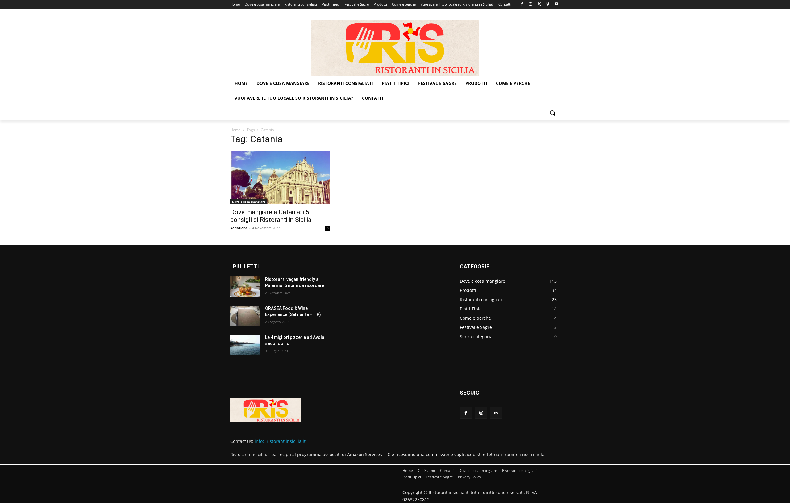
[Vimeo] (547, 4)
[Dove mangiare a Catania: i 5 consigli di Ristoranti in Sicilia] (280, 177)
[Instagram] (530, 4)
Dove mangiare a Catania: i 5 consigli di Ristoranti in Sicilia (270, 215)
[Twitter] (539, 4)
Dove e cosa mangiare (248, 201)
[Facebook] (522, 4)
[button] (552, 113)
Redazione (239, 228)
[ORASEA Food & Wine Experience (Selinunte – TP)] (245, 316)
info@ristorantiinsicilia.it (280, 441)
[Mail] (496, 413)
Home (235, 129)
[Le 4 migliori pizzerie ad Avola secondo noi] (245, 345)
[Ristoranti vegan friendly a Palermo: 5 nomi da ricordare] (245, 286)
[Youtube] (556, 4)
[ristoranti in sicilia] (395, 48)
